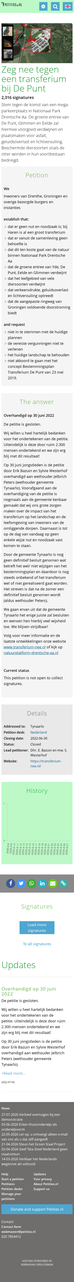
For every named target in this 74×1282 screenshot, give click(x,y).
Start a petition (12, 1179)
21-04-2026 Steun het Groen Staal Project (33, 1144)
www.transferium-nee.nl (25, 646)
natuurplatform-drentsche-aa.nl (31, 652)
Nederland (38, 732)
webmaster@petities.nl (18, 1232)
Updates (40, 1174)
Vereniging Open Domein (37, 1264)
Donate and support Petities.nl (37, 1209)
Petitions (8, 1184)
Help (4, 1174)
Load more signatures (37, 927)
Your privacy (43, 1179)
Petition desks (11, 1189)
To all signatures (37, 944)
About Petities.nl (46, 1184)
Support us (42, 1189)
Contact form (11, 1227)
